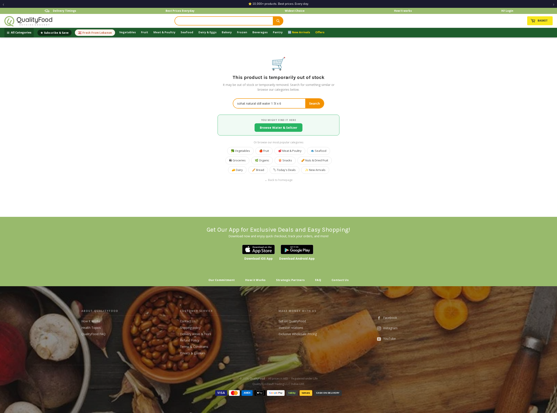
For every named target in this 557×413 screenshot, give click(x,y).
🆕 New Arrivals (299, 32)
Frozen (242, 32)
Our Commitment (221, 280)
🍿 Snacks (285, 160)
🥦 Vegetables (240, 151)
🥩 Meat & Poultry (290, 151)
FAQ (318, 280)
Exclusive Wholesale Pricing (297, 334)
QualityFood (257, 378)
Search (314, 103)
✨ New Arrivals (315, 170)
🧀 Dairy (237, 170)
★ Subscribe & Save (54, 33)
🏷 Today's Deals (284, 170)
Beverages (260, 32)
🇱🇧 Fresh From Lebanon (95, 33)
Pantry (278, 32)
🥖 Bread (258, 170)
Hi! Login (507, 11)
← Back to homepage (279, 180)
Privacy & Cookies (192, 353)
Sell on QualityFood (292, 321)
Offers (319, 32)
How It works (403, 11)
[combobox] (224, 21)
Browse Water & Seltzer (278, 127)
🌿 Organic (262, 160)
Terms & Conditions (194, 346)
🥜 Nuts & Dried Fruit (314, 160)
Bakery (227, 32)
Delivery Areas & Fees (195, 334)
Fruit (144, 32)
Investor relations (290, 328)
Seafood (187, 32)
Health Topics (91, 328)
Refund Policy (189, 340)
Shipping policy (190, 328)
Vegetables (127, 32)
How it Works (255, 280)
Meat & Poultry (164, 32)
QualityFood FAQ (93, 334)
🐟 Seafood (318, 151)
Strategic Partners (290, 280)
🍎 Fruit (264, 151)
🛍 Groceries (237, 160)
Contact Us (340, 280)
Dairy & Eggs (207, 32)
